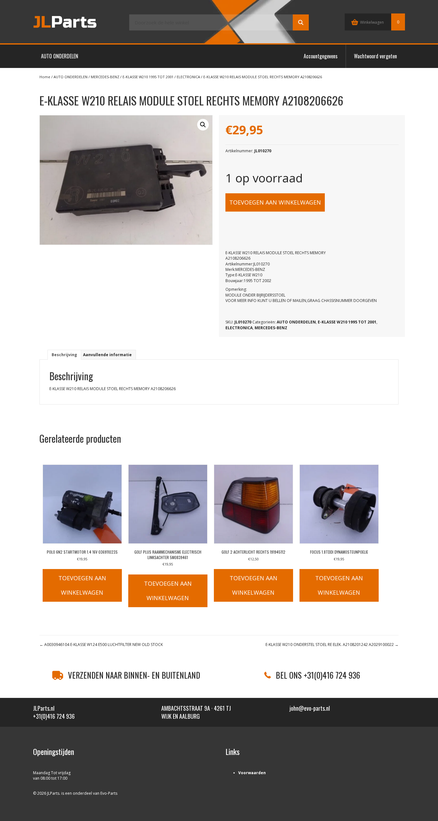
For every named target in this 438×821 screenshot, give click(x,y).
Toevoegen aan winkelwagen (275, 202)
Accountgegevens (321, 56)
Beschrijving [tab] (64, 354)
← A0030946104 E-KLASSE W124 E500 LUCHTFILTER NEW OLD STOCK (101, 644)
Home (44, 76)
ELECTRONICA (188, 76)
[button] (203, 124)
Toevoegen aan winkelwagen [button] (82, 585)
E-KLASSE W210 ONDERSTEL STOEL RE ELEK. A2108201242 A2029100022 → (332, 644)
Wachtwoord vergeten (375, 56)
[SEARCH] (301, 22)
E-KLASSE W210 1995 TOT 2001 (147, 76)
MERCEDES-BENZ (105, 76)
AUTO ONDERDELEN (59, 56)
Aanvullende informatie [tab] (107, 354)
